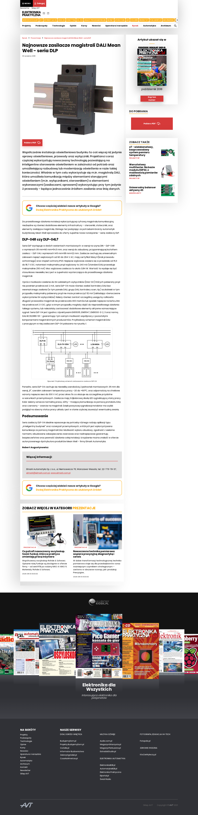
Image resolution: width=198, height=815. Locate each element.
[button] (20, 20)
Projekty (26, 25)
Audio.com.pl (106, 741)
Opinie (73, 25)
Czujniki (134, 20)
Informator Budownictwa (72, 751)
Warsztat (143, 20)
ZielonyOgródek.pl (68, 755)
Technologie (58, 25)
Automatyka (149, 25)
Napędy (110, 20)
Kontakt (24, 767)
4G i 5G (80, 20)
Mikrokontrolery (30, 20)
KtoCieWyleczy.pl (148, 754)
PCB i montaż (155, 20)
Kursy (84, 25)
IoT (41, 20)
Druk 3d (61, 20)
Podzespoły (41, 25)
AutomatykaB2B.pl (108, 768)
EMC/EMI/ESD (168, 20)
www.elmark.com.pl (60, 473)
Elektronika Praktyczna (110, 772)
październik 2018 (151, 89)
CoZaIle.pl (64, 748)
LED (127, 20)
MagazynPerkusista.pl (110, 748)
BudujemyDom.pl (68, 741)
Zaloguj (41, 3)
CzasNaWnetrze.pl (69, 758)
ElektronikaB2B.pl (107, 765)
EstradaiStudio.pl (108, 751)
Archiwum (166, 25)
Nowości (96, 25)
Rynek (135, 25)
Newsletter (24, 8)
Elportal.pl (104, 775)
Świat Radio (105, 779)
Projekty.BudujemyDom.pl (72, 744)
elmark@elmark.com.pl (38, 473)
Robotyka (70, 20)
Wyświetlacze (50, 20)
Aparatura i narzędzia (116, 25)
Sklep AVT (36, 8)
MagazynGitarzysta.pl (110, 744)
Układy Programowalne (95, 20)
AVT (171, 805)
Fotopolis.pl (145, 741)
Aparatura (120, 20)
